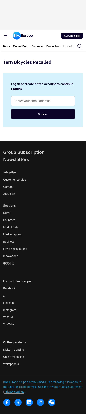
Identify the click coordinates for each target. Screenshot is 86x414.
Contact (8, 186)
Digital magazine (13, 349)
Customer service (14, 179)
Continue (43, 114)
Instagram (9, 310)
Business (8, 241)
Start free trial (72, 35)
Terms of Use (35, 386)
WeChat (8, 317)
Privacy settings (14, 391)
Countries (9, 220)
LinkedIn (8, 302)
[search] (79, 46)
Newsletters (16, 159)
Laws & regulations (15, 248)
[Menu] (6, 36)
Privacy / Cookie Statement (65, 386)
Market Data (11, 227)
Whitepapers (11, 364)
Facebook (9, 288)
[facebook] (6, 402)
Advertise (9, 172)
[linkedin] (29, 402)
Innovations (10, 256)
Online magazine (13, 356)
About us (9, 194)
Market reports (12, 234)
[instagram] (40, 402)
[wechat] (51, 402)
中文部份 (8, 263)
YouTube (8, 324)
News (6, 212)
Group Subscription (23, 152)
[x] (18, 402)
